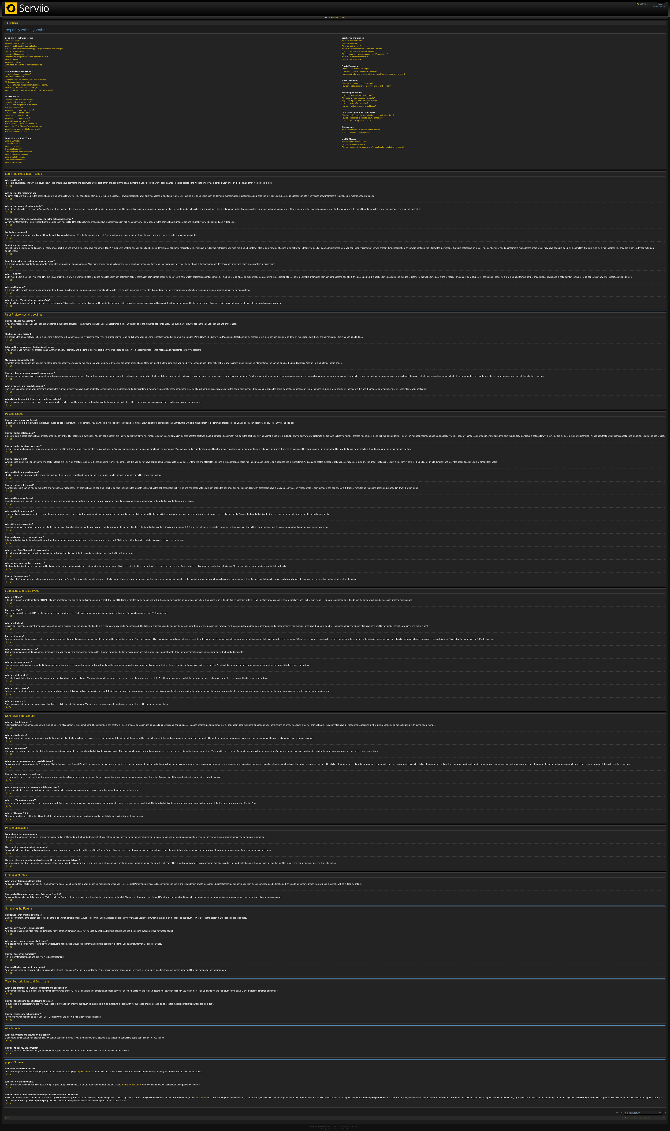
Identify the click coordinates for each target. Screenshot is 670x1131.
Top (10, 186)
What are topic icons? (14, 162)
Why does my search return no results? (358, 98)
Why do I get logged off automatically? (21, 46)
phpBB (323, 1126)
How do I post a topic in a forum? (19, 99)
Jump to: (619, 1112)
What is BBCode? (12, 141)
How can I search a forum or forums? (357, 95)
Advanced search (657, 6)
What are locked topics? (15, 160)
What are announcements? (16, 154)
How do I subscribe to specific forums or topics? (362, 118)
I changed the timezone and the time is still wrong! (26, 79)
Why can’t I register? (14, 62)
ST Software (337, 1129)
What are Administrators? (352, 41)
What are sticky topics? (15, 157)
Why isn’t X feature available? (354, 144)
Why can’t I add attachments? (17, 118)
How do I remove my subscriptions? (357, 120)
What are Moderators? (351, 43)
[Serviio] (28, 15)
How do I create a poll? (14, 107)
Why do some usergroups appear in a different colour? (365, 54)
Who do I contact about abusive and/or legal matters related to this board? (373, 147)
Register (334, 18)
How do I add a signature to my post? (21, 105)
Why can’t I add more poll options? (19, 110)
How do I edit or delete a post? (18, 102)
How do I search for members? (355, 103)
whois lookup (199, 1097)
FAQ (326, 18)
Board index (12, 23)
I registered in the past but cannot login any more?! (26, 57)
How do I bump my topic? (16, 132)
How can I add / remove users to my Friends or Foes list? (366, 86)
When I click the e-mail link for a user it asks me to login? (29, 90)
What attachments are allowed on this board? (361, 130)
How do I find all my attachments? (356, 132)
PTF (346, 1129)
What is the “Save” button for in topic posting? (24, 126)
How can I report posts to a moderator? (21, 124)
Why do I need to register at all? (18, 43)
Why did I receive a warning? (17, 121)
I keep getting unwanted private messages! (360, 71)
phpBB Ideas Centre (131, 1085)
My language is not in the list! (17, 82)
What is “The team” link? (352, 59)
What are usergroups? (351, 46)
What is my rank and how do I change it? (22, 87)
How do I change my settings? (18, 74)
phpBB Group (83, 1071)
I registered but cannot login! (17, 54)
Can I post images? (13, 149)
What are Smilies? (12, 146)
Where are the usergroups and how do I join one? (362, 49)
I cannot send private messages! (355, 69)
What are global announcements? (19, 152)
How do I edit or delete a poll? (17, 113)
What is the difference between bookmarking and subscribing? (368, 115)
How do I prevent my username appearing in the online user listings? (34, 49)
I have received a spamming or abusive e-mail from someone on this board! (373, 74)
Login (343, 18)
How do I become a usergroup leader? (358, 51)
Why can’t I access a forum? (17, 115)
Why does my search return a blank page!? (360, 100)
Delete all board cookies (640, 1118)
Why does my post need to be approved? (22, 129)
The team (625, 1118)
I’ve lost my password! (14, 51)
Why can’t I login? (12, 41)
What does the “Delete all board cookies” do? (24, 65)
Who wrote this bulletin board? (354, 142)
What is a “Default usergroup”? (355, 57)
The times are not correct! (16, 77)
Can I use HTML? (12, 143)
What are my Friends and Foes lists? (357, 83)
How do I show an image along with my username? (26, 85)
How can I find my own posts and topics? (359, 106)
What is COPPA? (12, 59)
